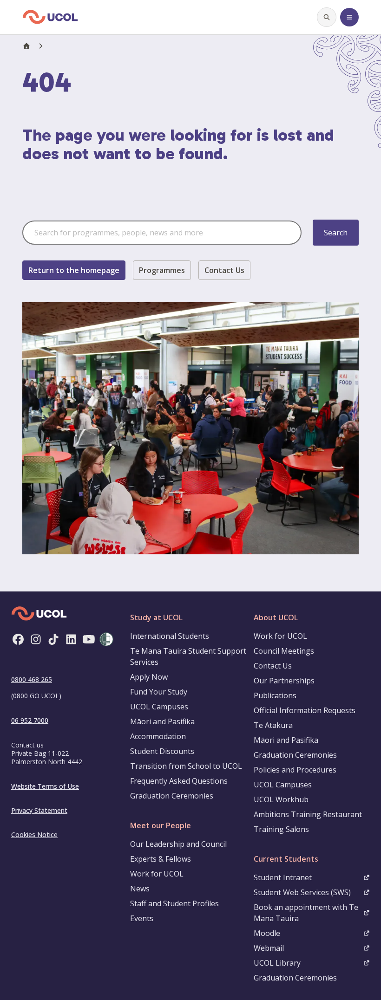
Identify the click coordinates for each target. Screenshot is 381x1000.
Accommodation (158, 736)
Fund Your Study (158, 692)
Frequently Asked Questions (179, 781)
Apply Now (149, 677)
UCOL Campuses (159, 706)
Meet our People (160, 825)
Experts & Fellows (160, 859)
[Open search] (326, 17)
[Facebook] (18, 639)
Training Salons (281, 829)
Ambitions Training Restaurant (308, 814)
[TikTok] (53, 639)
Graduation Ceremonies (171, 796)
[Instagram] (36, 639)
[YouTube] (89, 639)
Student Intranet (283, 877)
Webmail (269, 948)
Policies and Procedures (295, 770)
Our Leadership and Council (178, 844)
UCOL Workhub (281, 799)
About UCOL (276, 617)
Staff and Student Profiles (174, 903)
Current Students (286, 859)
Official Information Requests (304, 710)
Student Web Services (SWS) (302, 892)
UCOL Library (277, 963)
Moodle (267, 933)
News (140, 888)
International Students (169, 636)
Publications (275, 695)
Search (336, 232)
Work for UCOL (157, 874)
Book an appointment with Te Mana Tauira (306, 912)
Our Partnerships (284, 680)
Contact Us (224, 270)
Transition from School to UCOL (186, 766)
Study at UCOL (156, 617)
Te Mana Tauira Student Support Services (188, 656)
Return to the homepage (73, 270)
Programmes (162, 270)
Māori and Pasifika (162, 721)
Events (141, 918)
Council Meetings (284, 651)
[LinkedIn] (71, 639)
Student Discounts (162, 751)
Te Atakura (273, 725)
